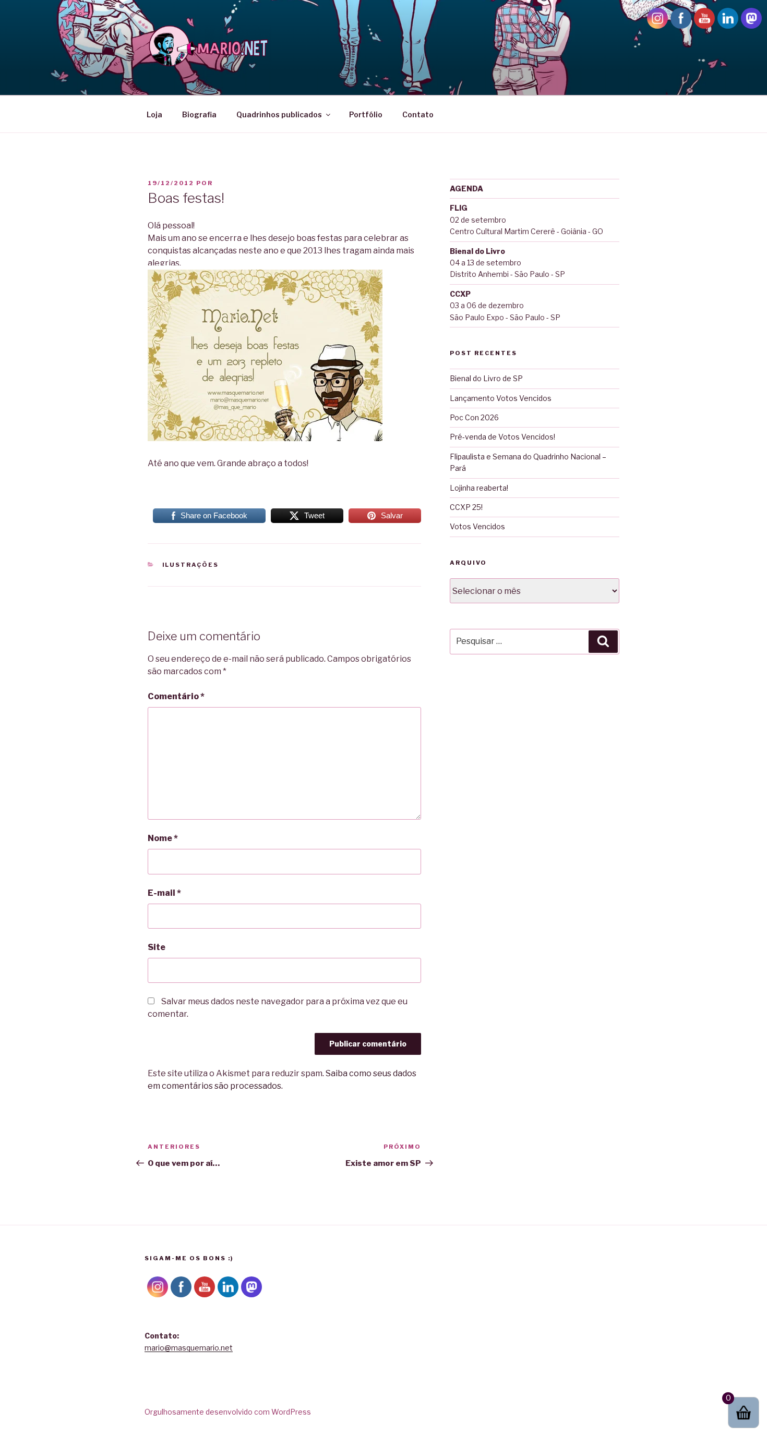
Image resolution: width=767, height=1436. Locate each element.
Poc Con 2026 (474, 417)
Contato (418, 114)
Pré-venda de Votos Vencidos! (502, 436)
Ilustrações (190, 564)
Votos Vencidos (477, 526)
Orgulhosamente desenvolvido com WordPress (228, 1411)
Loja (154, 114)
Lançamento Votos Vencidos (501, 398)
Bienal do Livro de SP (486, 378)
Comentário (176, 696)
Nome (163, 838)
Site (156, 947)
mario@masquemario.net (189, 1347)
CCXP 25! (466, 507)
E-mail (164, 893)
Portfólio (365, 114)
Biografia (199, 114)
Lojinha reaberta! (479, 487)
